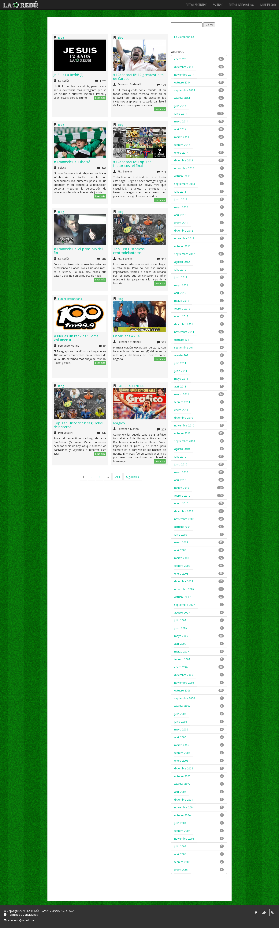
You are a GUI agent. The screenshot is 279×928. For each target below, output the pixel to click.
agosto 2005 (182, 784)
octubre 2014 (182, 82)
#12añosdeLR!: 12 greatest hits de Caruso (138, 76)
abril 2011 (180, 386)
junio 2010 (180, 464)
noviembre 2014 (184, 74)
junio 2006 (180, 721)
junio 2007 (180, 628)
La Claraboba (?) (184, 37)
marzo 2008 (181, 558)
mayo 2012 (181, 285)
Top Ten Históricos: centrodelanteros (129, 251)
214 (117, 477)
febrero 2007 (182, 659)
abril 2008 (180, 550)
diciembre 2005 (183, 768)
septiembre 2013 (184, 184)
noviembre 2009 (184, 519)
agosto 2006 (182, 706)
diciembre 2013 (183, 160)
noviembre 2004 (184, 807)
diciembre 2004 (183, 799)
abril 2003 (180, 854)
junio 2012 (180, 277)
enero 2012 (181, 316)
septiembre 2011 (184, 347)
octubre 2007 (182, 597)
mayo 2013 (181, 207)
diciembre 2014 (183, 67)
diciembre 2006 (183, 675)
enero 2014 (181, 152)
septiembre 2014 (184, 90)
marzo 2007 (181, 651)
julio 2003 (180, 846)
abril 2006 (180, 737)
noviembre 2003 (184, 838)
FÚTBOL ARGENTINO (196, 4)
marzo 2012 (181, 300)
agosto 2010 (182, 449)
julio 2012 (180, 269)
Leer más (100, 97)
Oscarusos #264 (126, 336)
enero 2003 (181, 870)
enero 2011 (181, 410)
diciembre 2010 (183, 417)
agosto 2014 (182, 98)
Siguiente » (133, 477)
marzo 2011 (181, 394)
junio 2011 (180, 371)
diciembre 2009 (183, 511)
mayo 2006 (181, 729)
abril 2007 (180, 643)
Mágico (119, 423)
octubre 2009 (182, 527)
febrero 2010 (182, 495)
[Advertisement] (199, 890)
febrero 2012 (182, 308)
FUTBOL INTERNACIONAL (242, 4)
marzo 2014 (181, 137)
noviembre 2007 (184, 589)
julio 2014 (180, 106)
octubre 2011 (182, 339)
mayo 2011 (181, 378)
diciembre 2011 (183, 324)
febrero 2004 (182, 831)
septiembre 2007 (184, 604)
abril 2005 (180, 792)
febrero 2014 (182, 145)
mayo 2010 (181, 472)
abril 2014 (180, 129)
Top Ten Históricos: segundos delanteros (78, 425)
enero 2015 (181, 59)
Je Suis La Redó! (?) (68, 74)
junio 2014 (180, 113)
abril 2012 (180, 293)
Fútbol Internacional (70, 299)
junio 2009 (180, 534)
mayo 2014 (181, 121)
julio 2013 (180, 191)
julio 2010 (180, 456)
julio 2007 (180, 620)
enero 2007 (181, 667)
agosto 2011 (182, 355)
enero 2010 (181, 503)
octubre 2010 (182, 433)
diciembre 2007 (183, 581)
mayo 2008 (181, 542)
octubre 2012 (182, 246)
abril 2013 (180, 215)
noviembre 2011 (184, 332)
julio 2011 (180, 363)
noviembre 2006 (184, 682)
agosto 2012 (182, 262)
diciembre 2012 (183, 230)
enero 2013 (181, 223)
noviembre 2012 (184, 238)
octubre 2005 (182, 776)
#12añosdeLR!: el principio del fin (78, 251)
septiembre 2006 (184, 698)
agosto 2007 (182, 612)
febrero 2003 (182, 862)
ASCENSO (218, 4)
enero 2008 (181, 573)
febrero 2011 (182, 402)
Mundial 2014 (268, 4)
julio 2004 (180, 823)
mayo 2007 (181, 636)
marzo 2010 (181, 488)
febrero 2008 (182, 566)
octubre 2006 (182, 690)
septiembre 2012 (184, 254)
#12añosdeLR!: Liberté (72, 162)
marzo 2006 (181, 745)
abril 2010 (180, 480)
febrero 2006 (182, 753)
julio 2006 (180, 714)
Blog (61, 37)
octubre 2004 (182, 815)
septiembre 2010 (184, 441)
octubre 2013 (182, 176)
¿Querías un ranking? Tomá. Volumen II (76, 338)
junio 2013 (180, 199)
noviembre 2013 (184, 168)
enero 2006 (181, 760)
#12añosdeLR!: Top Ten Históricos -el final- (132, 164)
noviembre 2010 (184, 425)
